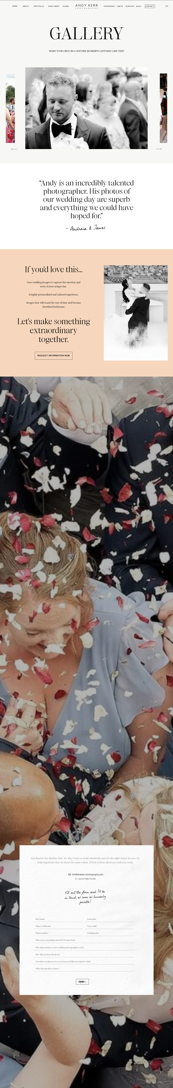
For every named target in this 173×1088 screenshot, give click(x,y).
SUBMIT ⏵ (82, 981)
